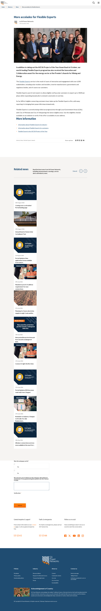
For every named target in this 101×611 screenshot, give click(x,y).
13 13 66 (43, 535)
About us (54, 568)
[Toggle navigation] (98, 3)
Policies (16, 568)
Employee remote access (51, 601)
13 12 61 (17, 535)
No (18, 473)
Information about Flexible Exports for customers (33, 128)
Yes (18, 467)
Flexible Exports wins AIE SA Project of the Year (32, 131)
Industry (35, 568)
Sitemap (42, 601)
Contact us (74, 568)
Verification (17, 493)
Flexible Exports (24, 81)
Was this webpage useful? (21, 461)
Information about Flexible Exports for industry (32, 125)
